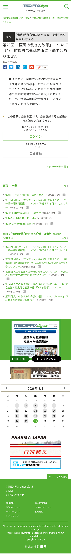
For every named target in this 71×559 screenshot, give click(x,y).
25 (26, 421)
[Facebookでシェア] (5, 66)
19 (35, 415)
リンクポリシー (13, 507)
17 (17, 415)
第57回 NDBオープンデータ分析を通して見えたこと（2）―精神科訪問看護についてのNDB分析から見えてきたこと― (36, 203)
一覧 (64, 185)
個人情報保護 (41, 502)
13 (45, 410)
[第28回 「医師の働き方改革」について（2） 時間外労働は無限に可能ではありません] (25, 66)
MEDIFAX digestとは (20, 486)
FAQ (10, 490)
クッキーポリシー (43, 507)
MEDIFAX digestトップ (13, 17)
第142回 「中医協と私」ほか (21, 218)
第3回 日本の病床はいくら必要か (23, 213)
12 (35, 410)
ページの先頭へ (59, 476)
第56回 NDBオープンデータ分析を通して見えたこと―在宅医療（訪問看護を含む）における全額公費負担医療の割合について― (36, 262)
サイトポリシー (13, 511)
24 (17, 421)
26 (35, 421)
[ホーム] (35, 5)
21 (54, 415)
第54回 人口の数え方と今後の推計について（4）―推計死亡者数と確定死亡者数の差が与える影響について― (36, 285)
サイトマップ (12, 516)
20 (45, 415)
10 (17, 410)
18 (26, 415)
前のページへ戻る (58, 166)
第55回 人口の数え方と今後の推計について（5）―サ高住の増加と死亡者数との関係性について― (36, 273)
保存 (44, 67)
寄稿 (27, 17)
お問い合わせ (16, 495)
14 (54, 410)
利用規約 (39, 511)
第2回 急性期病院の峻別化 (19, 224)
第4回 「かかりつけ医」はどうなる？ (25, 195)
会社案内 (10, 502)
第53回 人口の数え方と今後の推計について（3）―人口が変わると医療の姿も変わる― (36, 298)
